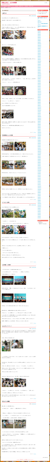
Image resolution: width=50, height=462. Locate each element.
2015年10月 (39, 206)
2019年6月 (39, 140)
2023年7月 (39, 80)
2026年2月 (39, 40)
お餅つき (4, 13)
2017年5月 (39, 178)
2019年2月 (39, 146)
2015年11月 (39, 205)
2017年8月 (39, 173)
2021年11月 (39, 108)
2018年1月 (39, 165)
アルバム (13, 6)
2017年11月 (39, 168)
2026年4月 (39, 37)
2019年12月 (39, 132)
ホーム (2, 6)
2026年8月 (39, 31)
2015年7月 (39, 211)
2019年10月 (39, 135)
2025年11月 (39, 45)
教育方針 (9, 6)
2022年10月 (39, 94)
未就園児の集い (21, 6)
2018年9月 (39, 154)
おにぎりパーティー (7, 326)
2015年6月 (39, 213)
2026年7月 (39, 32)
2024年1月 (39, 72)
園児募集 (16, 6)
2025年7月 (39, 51)
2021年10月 (39, 110)
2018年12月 (39, 149)
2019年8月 (39, 137)
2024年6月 (39, 67)
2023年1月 (39, 89)
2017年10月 (39, 170)
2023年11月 (39, 75)
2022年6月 (39, 99)
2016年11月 (39, 187)
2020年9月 (39, 121)
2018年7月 (39, 156)
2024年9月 (39, 62)
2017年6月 (39, 176)
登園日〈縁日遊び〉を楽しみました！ (42, 18)
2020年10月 (39, 119)
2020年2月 (39, 129)
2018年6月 (39, 157)
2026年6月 (39, 34)
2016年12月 (39, 186)
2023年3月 (39, 86)
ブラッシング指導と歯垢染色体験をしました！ (43, 24)
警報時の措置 (31, 6)
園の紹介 (5, 6)
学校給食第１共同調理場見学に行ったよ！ (43, 26)
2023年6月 (39, 81)
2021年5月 (39, 113)
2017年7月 (39, 175)
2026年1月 (39, 42)
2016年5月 (39, 197)
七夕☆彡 (39, 20)
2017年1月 (39, 184)
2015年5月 (39, 214)
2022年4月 (39, 102)
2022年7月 (39, 97)
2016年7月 (39, 194)
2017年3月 (39, 181)
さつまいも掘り (6, 202)
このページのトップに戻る (45, 457)
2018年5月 (39, 159)
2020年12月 (39, 116)
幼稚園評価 (26, 6)
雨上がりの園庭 (6, 401)
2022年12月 (39, 91)
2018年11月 (39, 151)
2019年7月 (39, 138)
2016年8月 (39, 192)
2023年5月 (39, 83)
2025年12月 (39, 43)
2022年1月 (39, 105)
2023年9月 (39, 78)
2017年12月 (39, 167)
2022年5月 (39, 100)
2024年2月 (39, 70)
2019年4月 (39, 143)
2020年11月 (39, 118)
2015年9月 (39, 208)
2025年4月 (39, 56)
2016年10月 (39, 189)
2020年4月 (39, 127)
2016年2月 (39, 200)
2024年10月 (39, 61)
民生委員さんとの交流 (7, 135)
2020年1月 (39, 130)
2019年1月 (39, 148)
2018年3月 (39, 162)
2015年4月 (39, 216)
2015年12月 (39, 203)
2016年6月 (39, 195)
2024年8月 (39, 64)
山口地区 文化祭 (6, 264)
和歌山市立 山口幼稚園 (9, 2)
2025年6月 (39, 53)
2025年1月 (39, 59)
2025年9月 (39, 48)
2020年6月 (39, 124)
